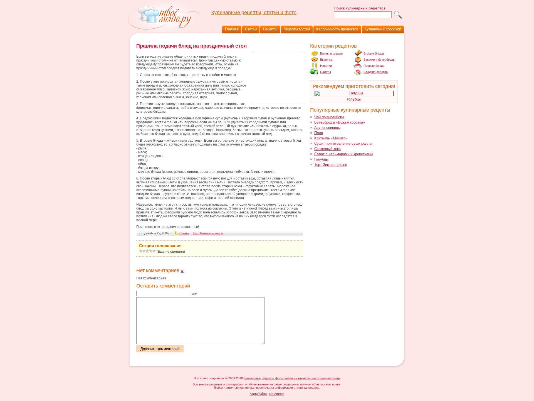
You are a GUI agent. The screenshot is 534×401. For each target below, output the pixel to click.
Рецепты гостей (297, 29)
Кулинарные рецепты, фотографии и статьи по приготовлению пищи (292, 378)
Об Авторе (276, 393)
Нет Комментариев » (208, 233)
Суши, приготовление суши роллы (343, 143)
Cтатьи (184, 233)
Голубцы (354, 99)
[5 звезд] (154, 251)
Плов (318, 133)
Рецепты (270, 29)
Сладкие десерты (376, 71)
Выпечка (326, 59)
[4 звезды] (150, 251)
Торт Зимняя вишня (330, 165)
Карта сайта (258, 393)
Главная (232, 29)
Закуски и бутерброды (379, 59)
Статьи (251, 29)
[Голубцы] (354, 93)
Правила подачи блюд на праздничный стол (191, 46)
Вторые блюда (374, 53)
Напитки (326, 65)
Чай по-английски (329, 117)
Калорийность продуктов (337, 29)
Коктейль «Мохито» (330, 138)
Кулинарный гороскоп (383, 29)
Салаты (325, 71)
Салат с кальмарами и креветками (343, 154)
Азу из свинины (327, 128)
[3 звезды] (147, 251)
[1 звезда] (140, 251)
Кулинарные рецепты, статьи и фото (253, 12)
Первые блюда (374, 65)
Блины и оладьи (331, 53)
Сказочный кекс (327, 149)
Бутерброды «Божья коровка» (339, 122)
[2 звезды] (144, 251)
